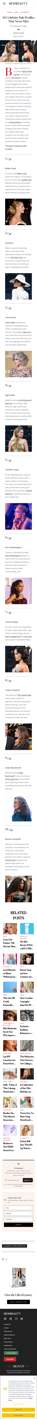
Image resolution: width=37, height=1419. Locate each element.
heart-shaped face (12, 636)
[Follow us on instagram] (16, 1319)
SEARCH (19, 1225)
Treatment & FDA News (9, 1024)
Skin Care (7, 1053)
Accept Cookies (18, 1415)
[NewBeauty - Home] (18, 3)
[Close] (34, 1378)
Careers (6, 1328)
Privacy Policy (8, 1342)
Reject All (18, 1410)
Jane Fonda (10, 322)
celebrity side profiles (14, 1246)
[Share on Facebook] (3, 1259)
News (5, 995)
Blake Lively (22, 173)
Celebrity (25, 12)
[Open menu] (4, 3)
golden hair (26, 180)
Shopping (7, 1110)
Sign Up (26, 1180)
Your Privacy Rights (18, 1404)
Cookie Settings (11, 1353)
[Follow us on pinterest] (10, 1319)
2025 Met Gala (16, 257)
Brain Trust (7, 1338)
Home (9, 12)
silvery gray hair (11, 779)
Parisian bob (10, 860)
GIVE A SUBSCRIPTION (18, 1302)
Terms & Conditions (10, 1349)
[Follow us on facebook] (5, 1319)
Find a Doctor (8, 1331)
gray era (26, 332)
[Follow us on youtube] (22, 1319)
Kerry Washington (12, 555)
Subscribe (10, 1359)
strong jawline (15, 122)
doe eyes (28, 636)
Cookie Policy (8, 1345)
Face (16, 12)
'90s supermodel (24, 695)
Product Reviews (24, 937)
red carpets (16, 77)
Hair (22, 995)
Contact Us (7, 1324)
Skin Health (25, 1053)
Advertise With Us (9, 1335)
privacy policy (19, 1186)
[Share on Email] (6, 1259)
